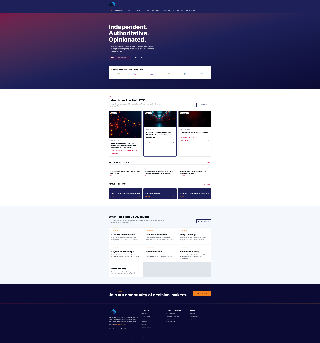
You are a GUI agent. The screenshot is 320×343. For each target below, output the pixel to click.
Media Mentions (134, 10)
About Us (166, 10)
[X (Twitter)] (122, 329)
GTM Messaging (170, 321)
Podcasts (144, 313)
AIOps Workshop (170, 313)
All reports (207, 184)
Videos (143, 319)
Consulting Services (151, 10)
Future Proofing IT (147, 327)
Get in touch (201, 294)
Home (111, 10)
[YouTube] (125, 329)
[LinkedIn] (119, 329)
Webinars (144, 321)
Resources (119, 10)
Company (193, 310)
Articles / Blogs (146, 316)
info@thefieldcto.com (121, 324)
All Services (203, 221)
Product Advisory (170, 319)
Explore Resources (119, 58)
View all (208, 162)
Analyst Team (178, 10)
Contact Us (190, 10)
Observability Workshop (172, 316)
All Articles (203, 105)
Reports (144, 324)
